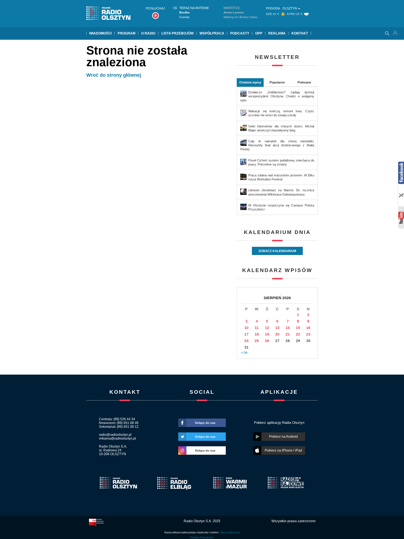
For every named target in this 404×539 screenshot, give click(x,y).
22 (298, 334)
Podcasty (239, 33)
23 (308, 334)
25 (257, 341)
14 (288, 328)
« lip (244, 352)
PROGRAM (126, 33)
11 (257, 328)
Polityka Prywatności (202, 537)
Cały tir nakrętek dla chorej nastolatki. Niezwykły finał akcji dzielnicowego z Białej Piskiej (277, 145)
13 (277, 328)
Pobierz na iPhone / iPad (283, 450)
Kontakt (299, 33)
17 (246, 334)
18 (257, 334)
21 (288, 334)
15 (298, 328)
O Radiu (148, 33)
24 (246, 341)
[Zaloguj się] (395, 33)
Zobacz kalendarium (277, 251)
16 (308, 328)
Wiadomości (100, 33)
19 (267, 334)
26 (267, 341)
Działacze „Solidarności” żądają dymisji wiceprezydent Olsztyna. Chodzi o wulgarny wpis (277, 96)
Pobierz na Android (283, 436)
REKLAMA (277, 33)
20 (277, 334)
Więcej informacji (230, 532)
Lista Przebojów (177, 33)
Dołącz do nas (205, 422)
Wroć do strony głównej (113, 75)
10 (246, 328)
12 (267, 328)
